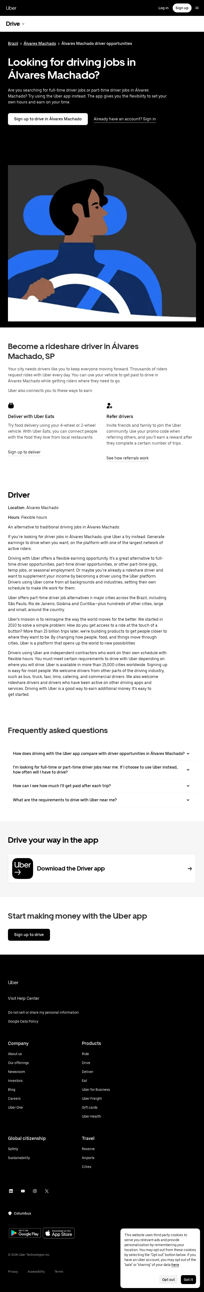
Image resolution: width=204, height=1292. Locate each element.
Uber (11, 8)
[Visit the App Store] (59, 1233)
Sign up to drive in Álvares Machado (48, 119)
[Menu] (197, 7)
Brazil (13, 43)
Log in (163, 8)
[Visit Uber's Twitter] (47, 1191)
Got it (188, 1280)
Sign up (182, 8)
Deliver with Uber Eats (31, 416)
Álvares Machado (40, 43)
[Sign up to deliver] (11, 406)
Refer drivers (119, 416)
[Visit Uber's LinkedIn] (11, 1191)
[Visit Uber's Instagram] (35, 1191)
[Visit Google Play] (25, 1233)
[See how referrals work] (109, 406)
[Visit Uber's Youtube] (23, 1191)
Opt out (168, 1280)
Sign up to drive (29, 934)
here (175, 1265)
